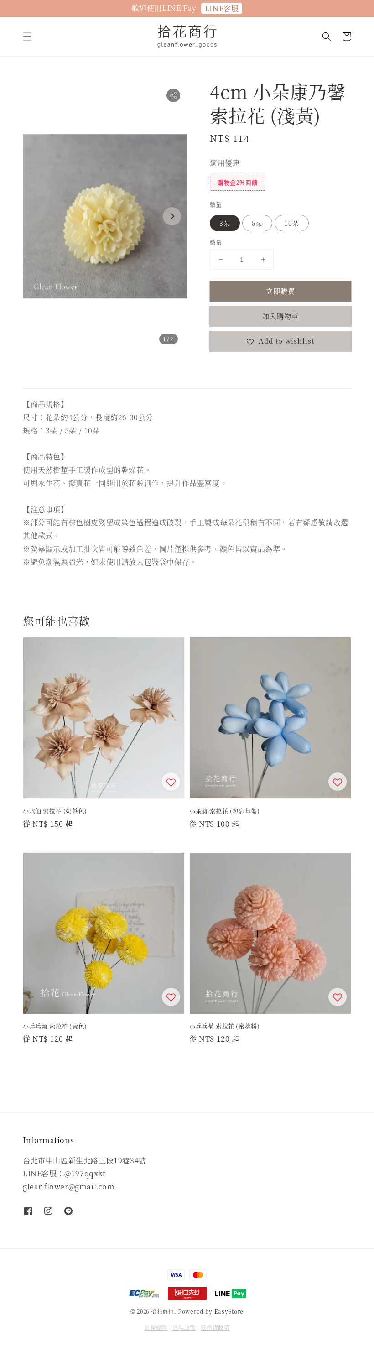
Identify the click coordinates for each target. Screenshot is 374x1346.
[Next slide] (172, 216)
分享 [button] (229, 368)
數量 (216, 204)
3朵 (224, 223)
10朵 (291, 223)
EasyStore (229, 1311)
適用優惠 (225, 162)
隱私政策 (184, 1327)
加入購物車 (280, 316)
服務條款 (155, 1327)
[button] (27, 36)
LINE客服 (222, 8)
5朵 (257, 223)
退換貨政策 (215, 1327)
